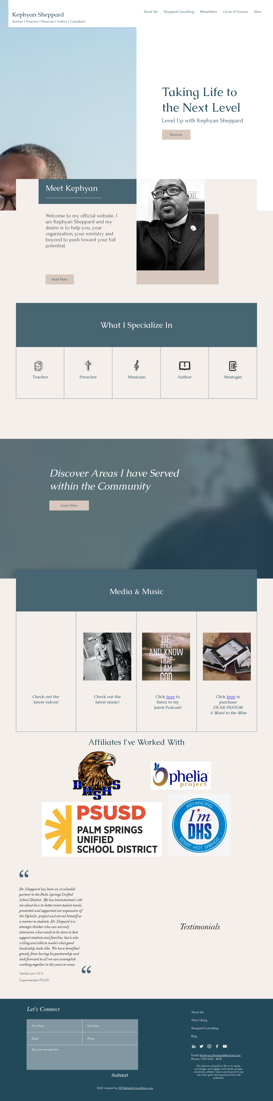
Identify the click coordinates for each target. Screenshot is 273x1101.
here (170, 696)
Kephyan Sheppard (38, 14)
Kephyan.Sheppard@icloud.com (220, 1055)
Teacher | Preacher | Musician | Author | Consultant (48, 21)
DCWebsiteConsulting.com (136, 1088)
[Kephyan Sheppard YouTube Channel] (224, 1046)
